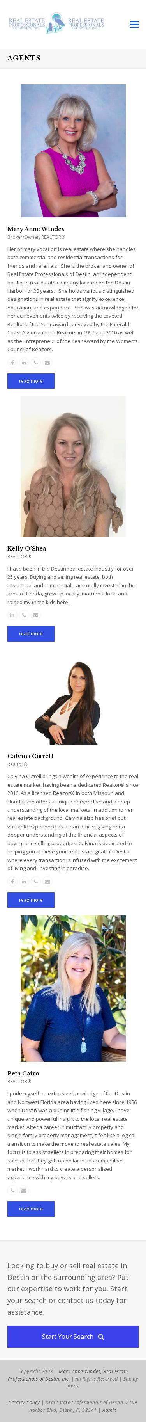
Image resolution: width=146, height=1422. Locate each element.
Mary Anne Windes (35, 229)
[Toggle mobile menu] (134, 24)
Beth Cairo (23, 1073)
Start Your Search (67, 1336)
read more (31, 381)
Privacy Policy (24, 1402)
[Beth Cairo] (73, 1057)
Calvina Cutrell (30, 756)
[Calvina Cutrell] (73, 740)
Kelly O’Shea (26, 548)
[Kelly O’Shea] (73, 532)
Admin (109, 1410)
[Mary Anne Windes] (73, 213)
